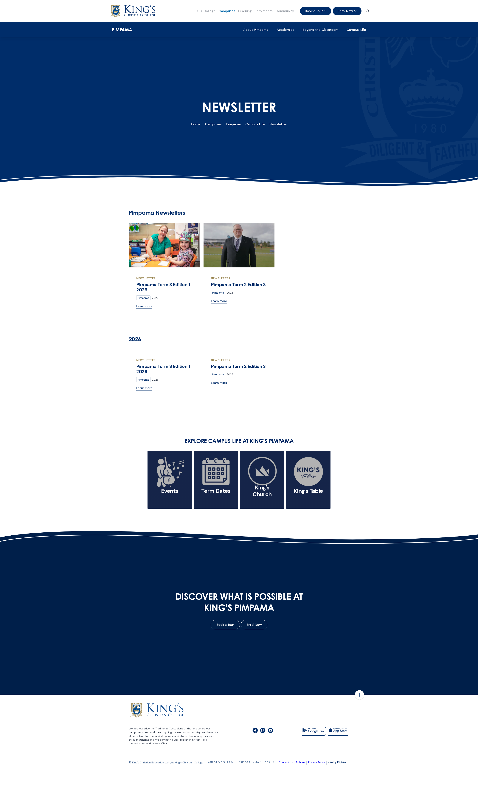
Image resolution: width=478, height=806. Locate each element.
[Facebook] (255, 731)
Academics (285, 29)
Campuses (227, 11)
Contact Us (286, 762)
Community (285, 11)
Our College (206, 11)
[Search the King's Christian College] (367, 11)
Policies (300, 762)
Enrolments (264, 11)
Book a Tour (225, 624)
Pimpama (122, 29)
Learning (245, 11)
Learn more (144, 306)
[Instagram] (263, 731)
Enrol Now (254, 624)
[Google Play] (313, 731)
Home (195, 124)
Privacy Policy (316, 762)
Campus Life (356, 29)
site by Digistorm (338, 762)
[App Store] (338, 731)
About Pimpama (255, 29)
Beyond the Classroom (320, 29)
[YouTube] (270, 731)
